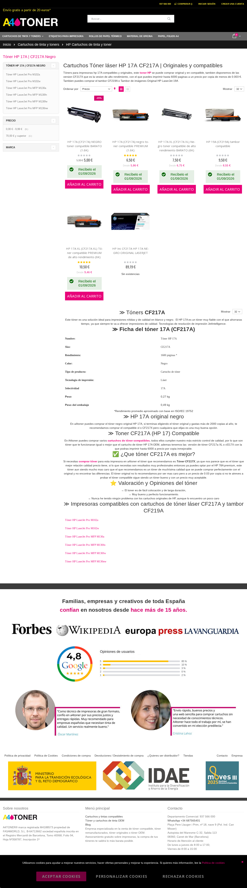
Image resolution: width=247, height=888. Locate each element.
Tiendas (188, 755)
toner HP (145, 72)
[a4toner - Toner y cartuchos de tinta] (30, 22)
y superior (19, 135)
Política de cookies (213, 862)
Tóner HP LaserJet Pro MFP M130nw (85, 561)
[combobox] (130, 19)
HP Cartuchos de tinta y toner (89, 44)
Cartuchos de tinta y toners (38, 44)
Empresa (237, 755)
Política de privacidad (17, 755)
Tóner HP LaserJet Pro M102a (81, 520)
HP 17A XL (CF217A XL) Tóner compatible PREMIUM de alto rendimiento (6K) (84, 253)
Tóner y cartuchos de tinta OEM (104, 820)
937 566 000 (165, 4)
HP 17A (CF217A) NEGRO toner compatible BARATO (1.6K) (84, 146)
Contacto (222, 755)
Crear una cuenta (232, 4)
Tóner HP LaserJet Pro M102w (82, 528)
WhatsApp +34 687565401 (183, 820)
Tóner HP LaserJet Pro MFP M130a (84, 536)
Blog (88, 824)
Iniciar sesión (207, 4)
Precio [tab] (11, 120)
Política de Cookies (46, 755)
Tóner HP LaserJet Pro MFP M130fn (85, 544)
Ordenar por (70, 88)
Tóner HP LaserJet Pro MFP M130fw (85, 553)
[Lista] (127, 89)
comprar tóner (88, 461)
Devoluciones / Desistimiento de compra (119, 755)
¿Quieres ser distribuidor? (163, 755)
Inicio (7, 44)
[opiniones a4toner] (66, 736)
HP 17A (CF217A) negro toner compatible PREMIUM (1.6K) (130, 146)
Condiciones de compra (76, 755)
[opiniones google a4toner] (123, 637)
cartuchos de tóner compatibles (129, 440)
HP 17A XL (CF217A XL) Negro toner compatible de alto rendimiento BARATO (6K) (177, 146)
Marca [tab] (10, 147)
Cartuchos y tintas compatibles (104, 816)
